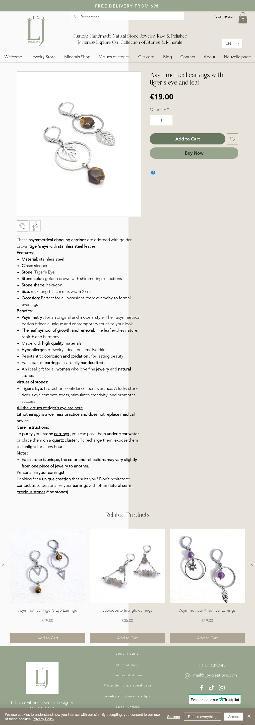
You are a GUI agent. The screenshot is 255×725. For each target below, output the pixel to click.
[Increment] (168, 120)
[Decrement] (154, 120)
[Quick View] (47, 566)
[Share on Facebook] (153, 173)
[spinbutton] (161, 120)
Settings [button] (173, 716)
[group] (127, 585)
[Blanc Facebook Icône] (201, 687)
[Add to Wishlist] (232, 138)
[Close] (249, 716)
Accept (233, 716)
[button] (243, 17)
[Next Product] (252, 566)
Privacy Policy (43, 718)
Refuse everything (202, 716)
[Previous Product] (3, 566)
